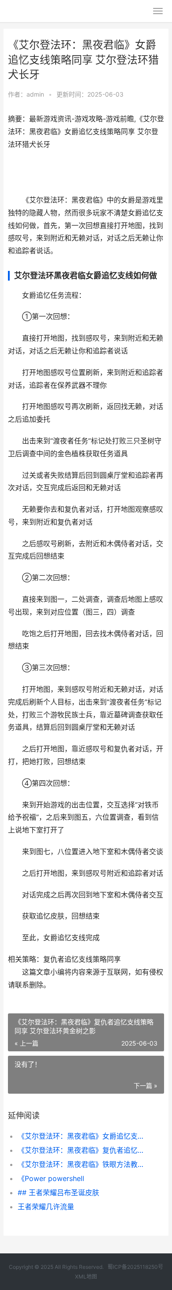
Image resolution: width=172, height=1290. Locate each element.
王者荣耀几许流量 (46, 1206)
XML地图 (86, 1276)
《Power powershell (51, 1178)
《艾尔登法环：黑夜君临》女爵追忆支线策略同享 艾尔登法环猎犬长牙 (84, 1136)
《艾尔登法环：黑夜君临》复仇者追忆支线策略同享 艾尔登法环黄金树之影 (84, 1150)
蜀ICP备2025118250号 (135, 1267)
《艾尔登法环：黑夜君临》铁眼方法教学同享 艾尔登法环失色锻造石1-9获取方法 (84, 1164)
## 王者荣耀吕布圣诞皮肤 (58, 1192)
